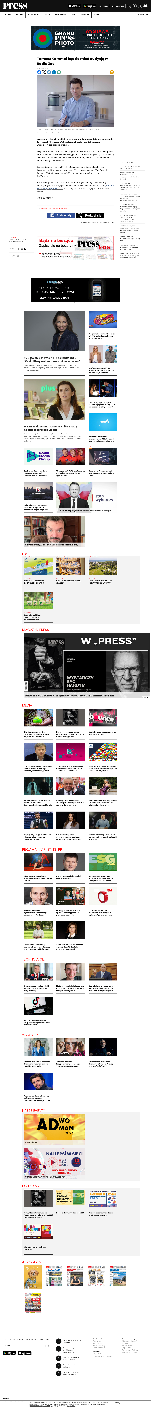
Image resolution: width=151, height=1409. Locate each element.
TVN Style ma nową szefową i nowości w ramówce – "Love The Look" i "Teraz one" (130, 186)
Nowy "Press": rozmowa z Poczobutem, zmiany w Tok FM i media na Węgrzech (70, 734)
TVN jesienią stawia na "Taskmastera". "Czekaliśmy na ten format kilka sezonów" (52, 359)
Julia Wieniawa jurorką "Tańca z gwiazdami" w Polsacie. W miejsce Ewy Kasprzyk (103, 802)
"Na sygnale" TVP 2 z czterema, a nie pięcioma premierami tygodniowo (70, 473)
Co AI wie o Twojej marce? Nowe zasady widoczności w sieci (101, 473)
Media (27, 705)
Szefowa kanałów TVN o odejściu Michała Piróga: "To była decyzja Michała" (102, 370)
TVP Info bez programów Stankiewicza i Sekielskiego (84, 510)
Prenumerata (99, 1348)
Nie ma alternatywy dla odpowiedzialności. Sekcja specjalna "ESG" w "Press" (101, 878)
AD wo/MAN (127, 1345)
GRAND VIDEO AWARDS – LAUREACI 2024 (45, 1177)
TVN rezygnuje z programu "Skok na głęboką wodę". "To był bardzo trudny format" (102, 404)
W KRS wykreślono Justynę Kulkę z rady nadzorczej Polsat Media (50, 428)
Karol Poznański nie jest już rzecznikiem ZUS (130, 167)
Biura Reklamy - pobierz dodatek (35, 1248)
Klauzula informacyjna (103, 1356)
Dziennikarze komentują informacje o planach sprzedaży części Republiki (36, 507)
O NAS (96, 15)
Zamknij (118, 1403)
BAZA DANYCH (61, 15)
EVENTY (19, 15)
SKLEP (47, 15)
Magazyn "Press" (129, 1341)
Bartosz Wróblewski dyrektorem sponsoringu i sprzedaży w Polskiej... (36, 912)
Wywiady (30, 1035)
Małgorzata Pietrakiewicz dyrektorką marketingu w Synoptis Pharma (129, 247)
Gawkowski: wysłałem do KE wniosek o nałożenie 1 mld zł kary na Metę (36, 988)
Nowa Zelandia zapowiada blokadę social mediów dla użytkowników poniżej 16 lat (101, 988)
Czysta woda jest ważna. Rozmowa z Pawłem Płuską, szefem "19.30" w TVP (101, 1063)
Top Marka (126, 1348)
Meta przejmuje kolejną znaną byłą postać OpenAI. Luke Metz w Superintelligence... (70, 988)
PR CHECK (84, 15)
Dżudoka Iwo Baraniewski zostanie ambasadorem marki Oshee (38, 878)
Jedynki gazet (34, 1261)
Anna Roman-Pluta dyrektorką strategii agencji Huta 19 (130, 238)
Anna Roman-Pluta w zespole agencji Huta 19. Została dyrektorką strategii (69, 947)
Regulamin (98, 1354)
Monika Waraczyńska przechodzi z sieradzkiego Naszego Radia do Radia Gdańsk (129, 229)
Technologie (33, 959)
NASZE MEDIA (34, 15)
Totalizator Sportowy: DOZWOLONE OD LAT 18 (34, 582)
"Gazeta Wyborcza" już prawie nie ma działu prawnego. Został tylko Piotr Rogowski (38, 768)
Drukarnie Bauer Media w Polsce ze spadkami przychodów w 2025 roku (35, 473)
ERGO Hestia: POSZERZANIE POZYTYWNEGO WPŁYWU (100, 582)
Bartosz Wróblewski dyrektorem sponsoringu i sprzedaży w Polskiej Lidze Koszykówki (129, 176)
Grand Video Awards (131, 1352)
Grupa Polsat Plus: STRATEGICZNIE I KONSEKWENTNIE (32, 617)
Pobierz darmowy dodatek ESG (70, 1213)
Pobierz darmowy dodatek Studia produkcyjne (101, 1214)
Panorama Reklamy (130, 1350)
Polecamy (31, 1186)
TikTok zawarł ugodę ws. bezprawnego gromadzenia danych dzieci (37, 1022)
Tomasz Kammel (45, 208)
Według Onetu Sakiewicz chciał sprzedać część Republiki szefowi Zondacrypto (70, 802)
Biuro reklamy (99, 1345)
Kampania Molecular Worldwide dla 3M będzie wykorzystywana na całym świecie (101, 913)
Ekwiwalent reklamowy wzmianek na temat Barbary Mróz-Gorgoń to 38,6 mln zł (37, 947)
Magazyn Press (35, 629)
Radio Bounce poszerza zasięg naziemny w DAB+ (102, 733)
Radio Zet (64, 208)
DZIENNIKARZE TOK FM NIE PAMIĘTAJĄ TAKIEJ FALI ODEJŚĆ (70, 695)
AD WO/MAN (31, 1142)
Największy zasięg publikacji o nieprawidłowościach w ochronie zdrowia (37, 837)
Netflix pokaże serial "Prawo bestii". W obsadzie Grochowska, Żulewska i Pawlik (38, 802)
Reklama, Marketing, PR (42, 849)
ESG (74, 15)
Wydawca (97, 1343)
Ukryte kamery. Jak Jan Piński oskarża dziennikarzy (51, 544)
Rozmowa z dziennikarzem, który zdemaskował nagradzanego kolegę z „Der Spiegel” (37, 1099)
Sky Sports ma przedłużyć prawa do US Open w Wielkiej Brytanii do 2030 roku (37, 734)
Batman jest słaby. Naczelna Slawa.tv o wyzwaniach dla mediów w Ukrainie (37, 1063)
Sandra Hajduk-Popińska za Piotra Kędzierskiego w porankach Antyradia (129, 255)
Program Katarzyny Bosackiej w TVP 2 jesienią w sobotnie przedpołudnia (102, 336)
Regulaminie (71, 1406)
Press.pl (125, 1343)
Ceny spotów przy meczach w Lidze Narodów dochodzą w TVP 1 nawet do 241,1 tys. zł (103, 768)
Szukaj (141, 15)
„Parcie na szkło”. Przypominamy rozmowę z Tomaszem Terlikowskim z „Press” (68, 1065)
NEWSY (8, 15)
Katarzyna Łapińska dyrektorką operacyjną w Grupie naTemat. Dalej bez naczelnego (130, 208)
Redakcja (97, 1341)
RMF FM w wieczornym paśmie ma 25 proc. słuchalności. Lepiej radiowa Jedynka (128, 218)
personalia (56, 208)
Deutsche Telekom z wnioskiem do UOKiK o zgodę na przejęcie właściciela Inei (102, 438)
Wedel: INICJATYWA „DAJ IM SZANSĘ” (68, 582)
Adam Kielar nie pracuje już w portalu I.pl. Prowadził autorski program (103, 837)
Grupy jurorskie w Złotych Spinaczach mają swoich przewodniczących (68, 912)
